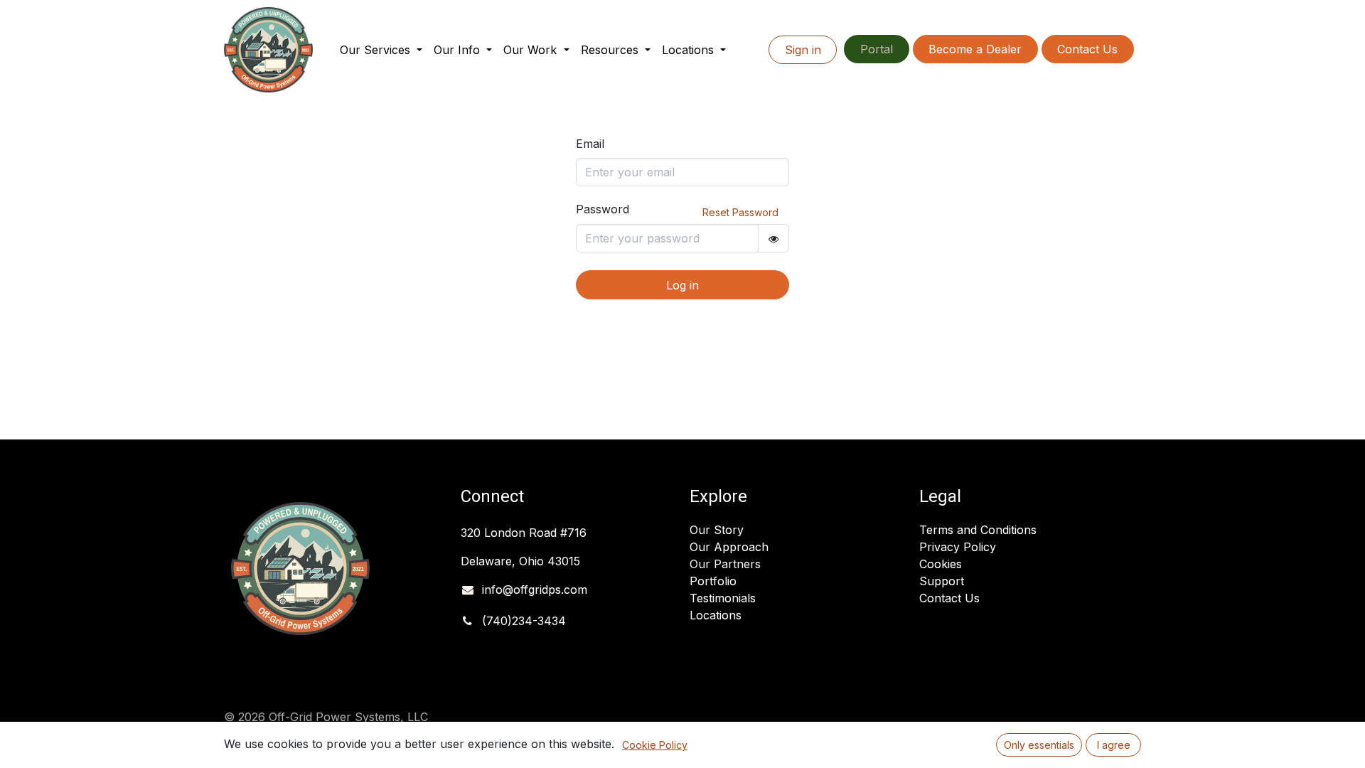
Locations (716, 615)
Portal (876, 49)
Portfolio (713, 581)
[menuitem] (381, 50)
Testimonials (723, 598)
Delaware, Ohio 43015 (522, 561)
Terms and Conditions (978, 530)
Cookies (940, 564)
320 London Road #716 (524, 533)
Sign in (803, 50)
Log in (682, 285)
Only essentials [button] (1039, 745)
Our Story (717, 530)
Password (602, 209)
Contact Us (1087, 49)
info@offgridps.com (534, 589)
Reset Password (740, 212)
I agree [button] (1113, 745)
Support (941, 581)
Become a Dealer (975, 49)
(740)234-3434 (524, 621)
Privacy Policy (957, 547)
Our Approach (729, 547)
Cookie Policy (654, 745)
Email (590, 144)
